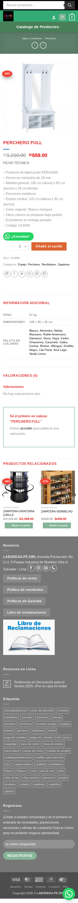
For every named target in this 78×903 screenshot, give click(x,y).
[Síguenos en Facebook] (31, 568)
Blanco (33, 330)
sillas (61, 770)
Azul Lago (60, 349)
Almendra (46, 330)
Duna (47, 338)
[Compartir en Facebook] (14, 274)
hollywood (38, 730)
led (58, 737)
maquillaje (10, 744)
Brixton (44, 346)
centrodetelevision (15, 710)
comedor (63, 710)
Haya (55, 338)
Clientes (41, 886)
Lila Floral (45, 349)
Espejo (22, 264)
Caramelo (51, 342)
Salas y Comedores (32, 38)
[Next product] (35, 45)
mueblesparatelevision (17, 757)
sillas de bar (11, 777)
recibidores (56, 764)
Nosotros (15, 886)
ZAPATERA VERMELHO (57, 511)
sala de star (47, 770)
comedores (11, 717)
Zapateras (64, 264)
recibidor (41, 764)
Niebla (58, 330)
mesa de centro (29, 744)
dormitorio (42, 717)
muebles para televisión (49, 757)
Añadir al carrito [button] (20, 525)
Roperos (22, 770)
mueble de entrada (58, 750)
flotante (8, 730)
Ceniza (33, 346)
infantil (52, 730)
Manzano (35, 334)
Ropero (8, 770)
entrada (56, 717)
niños (7, 764)
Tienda (28, 886)
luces (67, 737)
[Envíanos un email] (46, 568)
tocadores (10, 784)
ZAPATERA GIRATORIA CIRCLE (18, 513)
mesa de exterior (53, 744)
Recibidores (49, 264)
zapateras (39, 784)
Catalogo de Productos (37, 27)
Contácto (54, 886)
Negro (33, 349)
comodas (27, 717)
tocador (62, 777)
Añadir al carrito (49, 246)
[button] (62, 17)
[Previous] (3, 503)
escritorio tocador (46, 724)
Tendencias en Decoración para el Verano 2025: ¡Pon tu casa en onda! (40, 684)
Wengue (56, 346)
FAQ (65, 886)
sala (33, 770)
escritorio (9, 724)
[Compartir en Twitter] (22, 274)
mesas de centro (33, 750)
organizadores (23, 764)
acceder (26, 428)
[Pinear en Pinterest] (36, 274)
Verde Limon (37, 353)
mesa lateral (11, 750)
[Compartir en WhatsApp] (7, 274)
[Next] (74, 503)
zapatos (9, 791)
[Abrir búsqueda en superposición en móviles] (39, 5)
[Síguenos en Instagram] (38, 568)
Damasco (35, 338)
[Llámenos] (53, 568)
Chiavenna (36, 342)
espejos (65, 724)
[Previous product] (43, 45)
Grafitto (68, 346)
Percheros (50, 38)
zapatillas (54, 784)
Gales (63, 342)
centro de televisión (42, 710)
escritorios (25, 724)
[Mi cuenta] (54, 17)
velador (24, 784)
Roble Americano (54, 334)
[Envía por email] (29, 274)
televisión (48, 777)
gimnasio (22, 730)
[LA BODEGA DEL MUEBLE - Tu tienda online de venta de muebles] (8, 16)
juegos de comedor (41, 737)
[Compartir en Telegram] (44, 274)
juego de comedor (15, 737)
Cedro (65, 338)
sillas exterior (31, 777)
